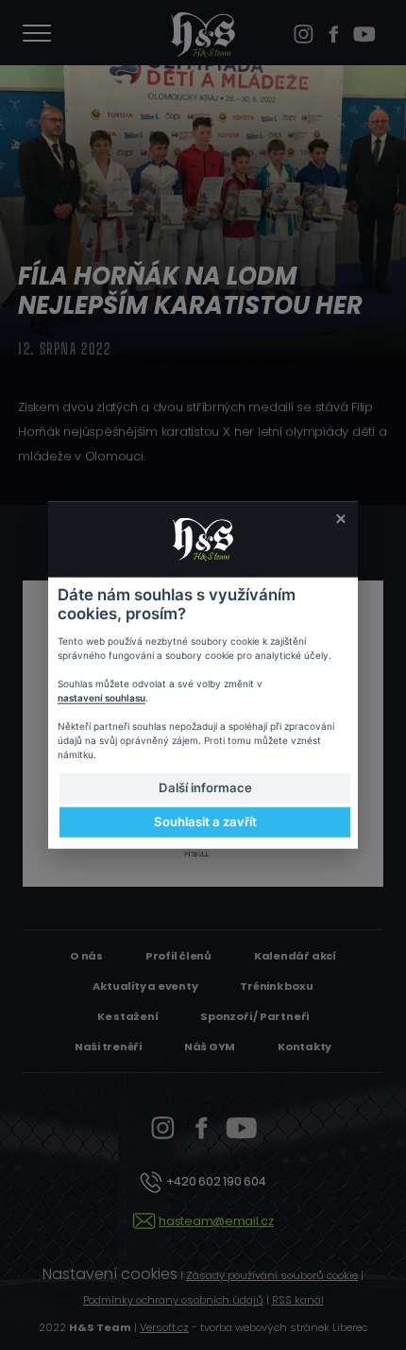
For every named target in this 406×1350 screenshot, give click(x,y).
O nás (86, 955)
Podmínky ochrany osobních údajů (173, 1299)
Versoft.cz (164, 1327)
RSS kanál (298, 1299)
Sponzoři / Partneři (254, 1016)
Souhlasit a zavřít (205, 821)
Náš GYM (209, 1046)
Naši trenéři (108, 1046)
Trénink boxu (276, 986)
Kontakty (304, 1046)
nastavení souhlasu (101, 697)
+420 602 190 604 (215, 1181)
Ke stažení (128, 1016)
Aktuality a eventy (145, 986)
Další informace (205, 787)
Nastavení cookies (110, 1274)
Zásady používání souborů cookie (272, 1275)
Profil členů (178, 955)
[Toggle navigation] (37, 35)
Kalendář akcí (295, 955)
